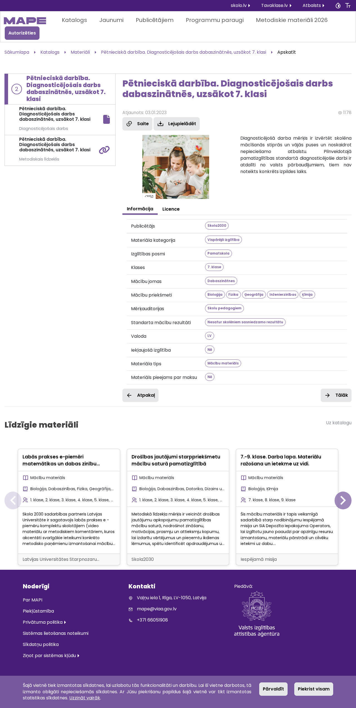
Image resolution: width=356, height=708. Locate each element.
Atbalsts (312, 5)
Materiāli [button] (80, 52)
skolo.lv (239, 5)
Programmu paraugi (215, 20)
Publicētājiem (155, 20)
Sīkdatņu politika (41, 644)
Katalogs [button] (50, 52)
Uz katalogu (339, 423)
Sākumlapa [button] (16, 52)
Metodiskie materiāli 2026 (292, 20)
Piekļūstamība (38, 611)
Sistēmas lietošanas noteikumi (55, 633)
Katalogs (74, 20)
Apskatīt (286, 52)
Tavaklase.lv (274, 5)
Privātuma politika (43, 622)
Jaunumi (111, 20)
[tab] (140, 208)
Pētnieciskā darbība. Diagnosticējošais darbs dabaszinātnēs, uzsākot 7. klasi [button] (183, 52)
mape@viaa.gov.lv (157, 609)
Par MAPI (32, 600)
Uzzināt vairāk (84, 698)
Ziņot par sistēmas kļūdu (49, 655)
